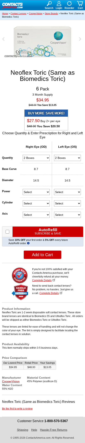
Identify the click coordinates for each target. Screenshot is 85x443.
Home (5, 13)
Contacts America (12, 5)
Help (34, 429)
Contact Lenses (18, 13)
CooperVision (35, 13)
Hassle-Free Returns (53, 429)
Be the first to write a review (17, 408)
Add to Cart (42, 254)
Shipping (22, 429)
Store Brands (51, 13)
